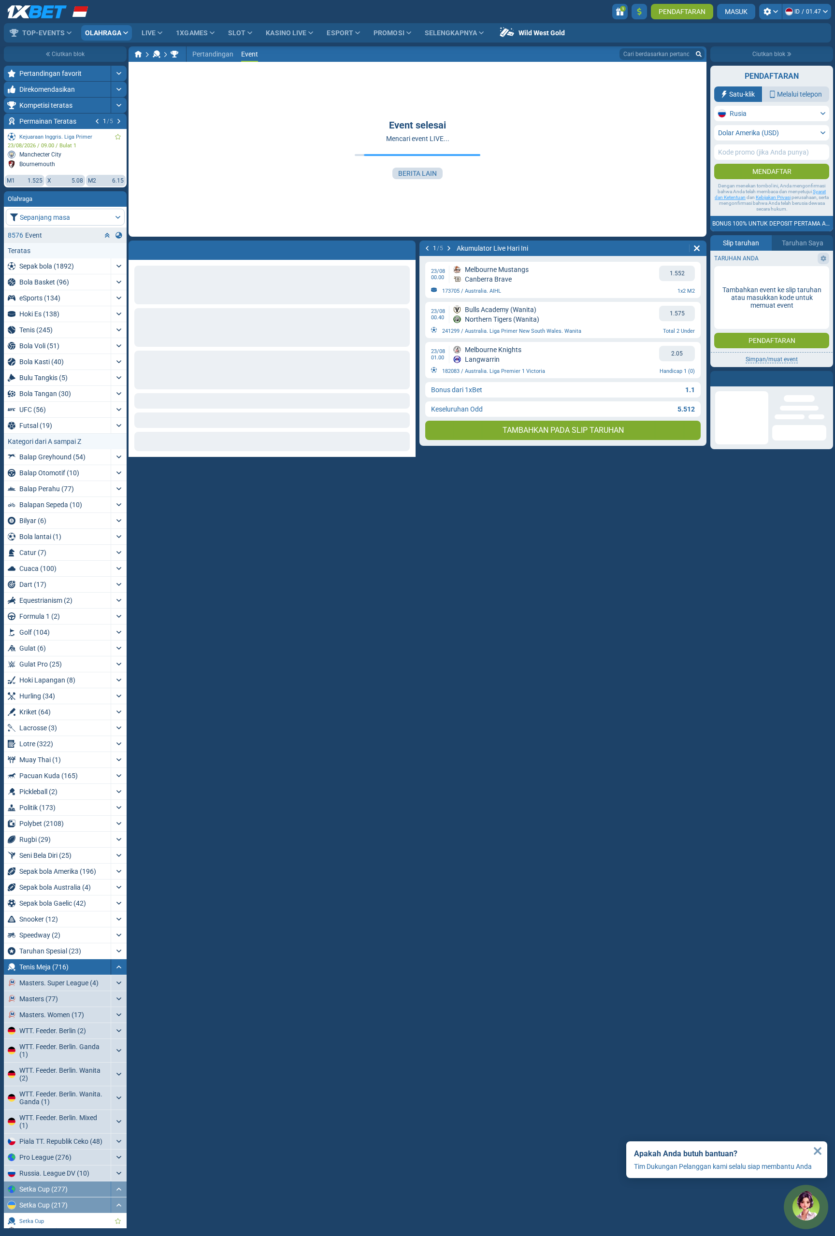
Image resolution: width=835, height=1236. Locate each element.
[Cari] (699, 54)
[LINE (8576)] (138, 54)
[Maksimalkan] (119, 73)
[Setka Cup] (174, 54)
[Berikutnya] (119, 121)
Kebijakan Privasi (773, 197)
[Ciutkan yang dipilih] (107, 235)
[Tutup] (817, 1151)
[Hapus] (406, 248)
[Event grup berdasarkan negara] (119, 235)
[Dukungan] (806, 1207)
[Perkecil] (119, 967)
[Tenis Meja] (156, 54)
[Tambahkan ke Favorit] (118, 137)
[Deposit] (639, 11)
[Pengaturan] (770, 11)
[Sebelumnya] (97, 121)
